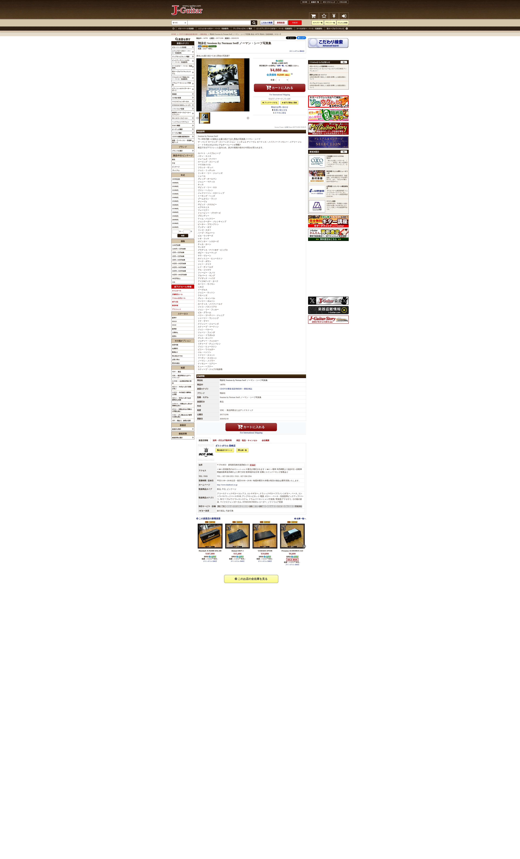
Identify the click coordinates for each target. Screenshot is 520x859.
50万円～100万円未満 (179, 274)
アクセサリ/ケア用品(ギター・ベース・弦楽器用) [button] (180, 78)
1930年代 (175, 194)
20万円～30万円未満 (179, 267)
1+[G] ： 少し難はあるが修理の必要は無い (182, 416)
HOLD (174, 321)
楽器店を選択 (176, 429)
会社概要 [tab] (265, 440)
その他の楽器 (466, 29)
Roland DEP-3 (237, 551)
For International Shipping (279, 95)
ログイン (344, 20)
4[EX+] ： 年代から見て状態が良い (181, 387)
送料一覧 (280, 66)
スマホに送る (280, 113)
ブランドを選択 (177, 151)
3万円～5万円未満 (178, 256)
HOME (304, 2)
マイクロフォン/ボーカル (484, 29)
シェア (302, 38)
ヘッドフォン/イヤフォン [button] (180, 122)
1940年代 (175, 197)
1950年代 (175, 201)
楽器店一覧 (315, 2)
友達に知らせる (280, 110)
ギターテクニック (329, 2)
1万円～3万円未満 (178, 252)
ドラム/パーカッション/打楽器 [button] (181, 84)
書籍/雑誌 (203, 34)
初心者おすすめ (177, 356)
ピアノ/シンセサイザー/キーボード (434, 29)
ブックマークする (270, 103)
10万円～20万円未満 (179, 263)
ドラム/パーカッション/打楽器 (406, 29)
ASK (173, 282)
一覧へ (344, 62)
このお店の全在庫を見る (252, 578)
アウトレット (176, 309)
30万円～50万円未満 (179, 271)
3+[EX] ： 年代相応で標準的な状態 (181, 393)
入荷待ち (175, 332)
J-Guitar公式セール (178, 298)
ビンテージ (176, 167)
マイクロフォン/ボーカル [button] (180, 101)
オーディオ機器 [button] (177, 129)
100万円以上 (176, 278)
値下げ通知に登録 (290, 103)
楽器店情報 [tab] (203, 440)
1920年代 (175, 190)
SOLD (174, 325)
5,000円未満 (176, 245)
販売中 (174, 318)
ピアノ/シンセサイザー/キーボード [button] (181, 89)
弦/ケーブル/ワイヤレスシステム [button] (181, 72)
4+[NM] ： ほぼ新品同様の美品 (181, 382)
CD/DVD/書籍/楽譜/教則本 (188, 34)
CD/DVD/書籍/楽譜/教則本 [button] (181, 136)
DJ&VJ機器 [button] (176, 125)
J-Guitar (187, 18)
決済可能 (175, 345)
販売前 (174, 329)
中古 (173, 163)
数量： (273, 80)
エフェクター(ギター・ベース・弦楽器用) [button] (181, 52)
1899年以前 (176, 179)
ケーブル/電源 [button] (176, 133)
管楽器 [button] (174, 94)
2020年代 (175, 227)
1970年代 (175, 208)
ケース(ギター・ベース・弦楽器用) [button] (182, 67)
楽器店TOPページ (225, 450)
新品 (173, 159)
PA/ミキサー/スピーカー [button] (180, 118)
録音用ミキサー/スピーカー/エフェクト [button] (181, 113)
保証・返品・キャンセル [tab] (246, 440)
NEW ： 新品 (176, 372)
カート (314, 21)
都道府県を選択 (177, 437)
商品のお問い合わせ (279, 107)
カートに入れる (282, 87)
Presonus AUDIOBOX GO (292, 551)
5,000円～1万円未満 (179, 249)
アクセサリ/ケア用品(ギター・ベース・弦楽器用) (373, 29)
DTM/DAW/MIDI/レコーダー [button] (181, 105)
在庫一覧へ (301, 519)
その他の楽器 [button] (176, 98)
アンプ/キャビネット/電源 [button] (180, 56)
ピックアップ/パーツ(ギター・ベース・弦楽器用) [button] (180, 61)
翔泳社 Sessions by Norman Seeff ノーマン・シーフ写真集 (244, 380)
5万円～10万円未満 (178, 260)
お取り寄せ (176, 359)
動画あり (175, 352)
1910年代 (175, 186)
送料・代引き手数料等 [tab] (222, 440)
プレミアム (176, 170)
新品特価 (175, 305)
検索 (182, 236)
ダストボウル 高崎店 (296, 51)
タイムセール (176, 290)
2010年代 (175, 223)
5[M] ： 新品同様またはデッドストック (181, 376)
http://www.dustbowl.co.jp (227, 485)
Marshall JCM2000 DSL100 (210, 551)
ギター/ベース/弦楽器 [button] (179, 47)
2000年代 (175, 220)
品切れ (174, 336)
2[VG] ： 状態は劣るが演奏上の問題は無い (182, 410)
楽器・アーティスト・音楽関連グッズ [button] (181, 141)
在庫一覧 (243, 450)
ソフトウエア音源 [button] (178, 109)
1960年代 (175, 205)
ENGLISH (343, 2)
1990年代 (175, 216)
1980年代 (175, 212)
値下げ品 (175, 302)
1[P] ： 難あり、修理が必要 (181, 420)
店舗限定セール (177, 294)
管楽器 (453, 29)
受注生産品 (176, 363)
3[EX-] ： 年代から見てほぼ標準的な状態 (181, 399)
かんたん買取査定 (334, 20)
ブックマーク (324, 21)
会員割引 (175, 348)
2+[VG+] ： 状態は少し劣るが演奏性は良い (182, 404)
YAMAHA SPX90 (265, 551)
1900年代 (175, 183)
